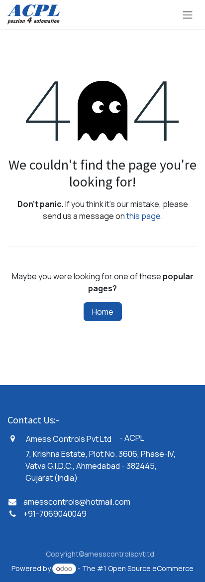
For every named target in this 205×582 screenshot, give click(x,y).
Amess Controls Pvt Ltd (68, 438)
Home (102, 311)
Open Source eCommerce (151, 568)
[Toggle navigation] (188, 14)
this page (143, 215)
